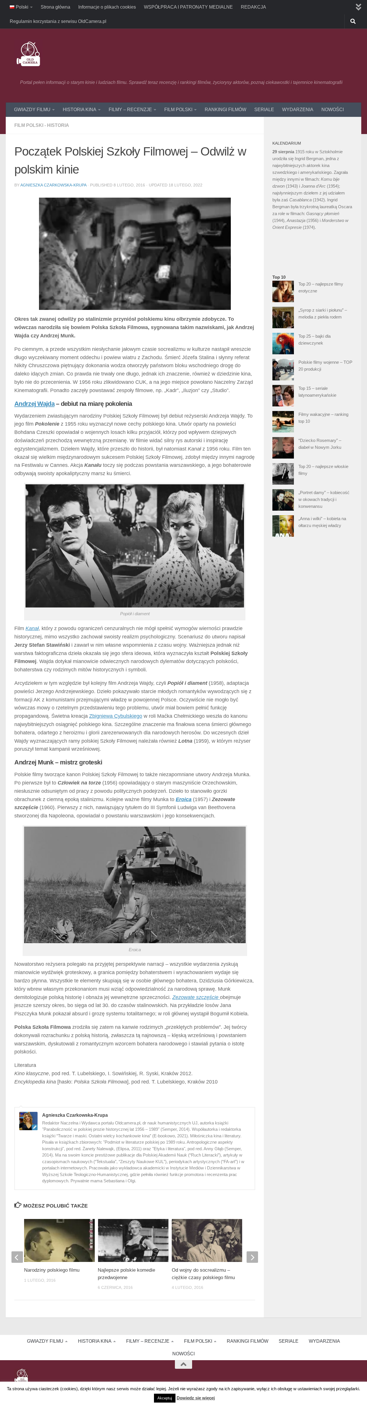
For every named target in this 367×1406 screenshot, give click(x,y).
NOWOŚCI (332, 109)
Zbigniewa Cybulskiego (115, 716)
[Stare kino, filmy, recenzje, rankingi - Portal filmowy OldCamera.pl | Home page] (28, 54)
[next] (252, 1257)
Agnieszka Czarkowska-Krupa (53, 185)
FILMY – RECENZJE (130, 109)
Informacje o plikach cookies (107, 7)
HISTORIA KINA (79, 109)
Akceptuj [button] (164, 1398)
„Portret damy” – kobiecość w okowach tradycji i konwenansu (324, 499)
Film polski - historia (41, 125)
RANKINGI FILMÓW (225, 109)
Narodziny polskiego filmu (51, 1270)
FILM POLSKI (178, 109)
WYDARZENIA (297, 109)
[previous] (17, 1257)
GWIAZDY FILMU (32, 109)
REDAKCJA (253, 7)
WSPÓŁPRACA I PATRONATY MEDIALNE (188, 7)
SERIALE (264, 109)
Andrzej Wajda (34, 403)
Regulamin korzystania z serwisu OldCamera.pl (58, 21)
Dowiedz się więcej (196, 1397)
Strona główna (55, 7)
